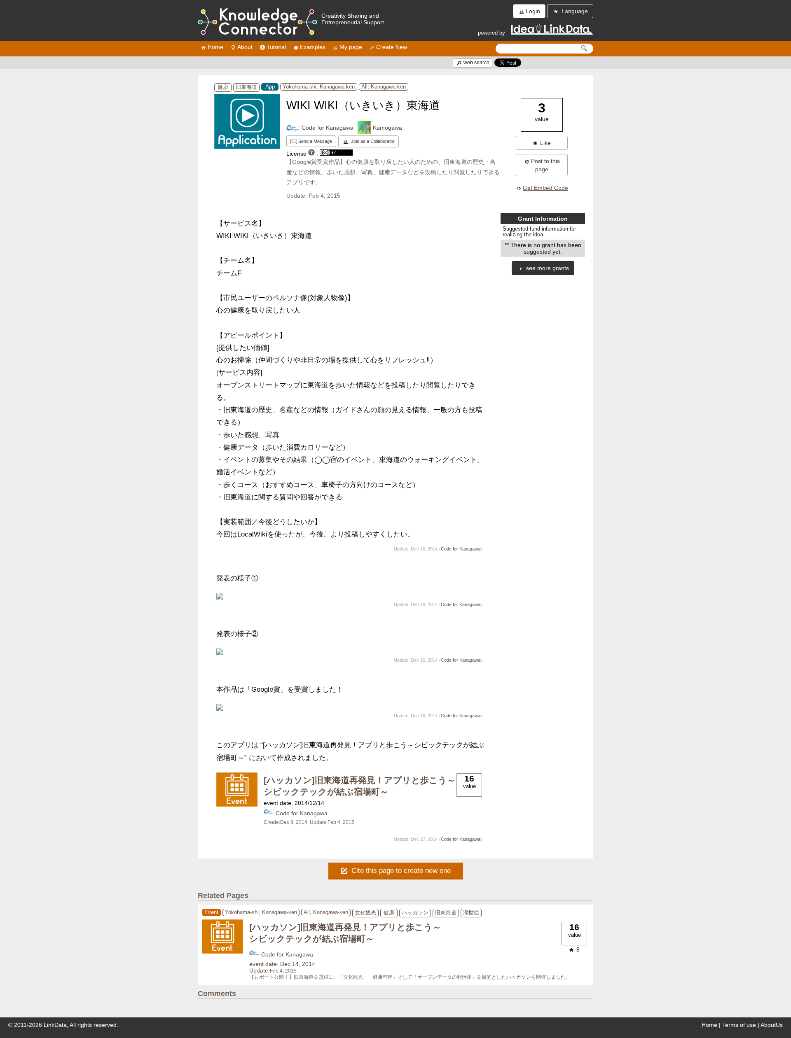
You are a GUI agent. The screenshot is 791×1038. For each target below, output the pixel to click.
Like (545, 143)
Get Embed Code (545, 187)
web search (475, 62)
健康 (223, 87)
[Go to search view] (584, 48)
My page (350, 47)
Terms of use (739, 1025)
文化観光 (365, 913)
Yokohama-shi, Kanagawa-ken (319, 87)
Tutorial (276, 47)
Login (533, 11)
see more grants (546, 268)
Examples (312, 47)
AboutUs (772, 1025)
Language (574, 11)
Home (215, 47)
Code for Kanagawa (327, 127)
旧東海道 (246, 87)
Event (211, 912)
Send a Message (314, 141)
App (270, 87)
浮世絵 (471, 913)
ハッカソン (415, 913)
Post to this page (545, 165)
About (245, 47)
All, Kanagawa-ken (383, 87)
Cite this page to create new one (400, 871)
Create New (391, 47)
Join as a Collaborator (372, 141)
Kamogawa (387, 127)
